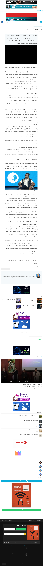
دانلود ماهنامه (20, 528)
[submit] (25, 534)
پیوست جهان (25, 560)
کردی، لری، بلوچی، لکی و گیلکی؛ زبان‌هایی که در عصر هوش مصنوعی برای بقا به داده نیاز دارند (26, 429)
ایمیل (41, 335)
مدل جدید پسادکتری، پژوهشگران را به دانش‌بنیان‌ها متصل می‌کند (8, 307)
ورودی (26, 553)
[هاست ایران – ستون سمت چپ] (21, 290)
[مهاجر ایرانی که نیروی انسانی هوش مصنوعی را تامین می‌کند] (39, 308)
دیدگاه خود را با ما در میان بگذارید (23, 332)
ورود (7, 10)
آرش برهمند (5, 22)
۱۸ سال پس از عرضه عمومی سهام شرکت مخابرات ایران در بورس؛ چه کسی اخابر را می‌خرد (26, 425)
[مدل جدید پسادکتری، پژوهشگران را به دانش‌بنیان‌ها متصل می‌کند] (18, 309)
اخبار (26, 547)
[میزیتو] (21, 443)
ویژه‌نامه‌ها (13, 553)
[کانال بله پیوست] (21, 6)
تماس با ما (13, 554)
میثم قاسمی (37, 473)
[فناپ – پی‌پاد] (21, 324)
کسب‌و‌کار (38, 22)
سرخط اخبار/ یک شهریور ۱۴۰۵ (38, 390)
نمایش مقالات (9, 528)
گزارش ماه (26, 554)
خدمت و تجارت (25, 556)
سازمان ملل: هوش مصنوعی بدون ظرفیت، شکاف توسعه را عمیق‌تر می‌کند (28, 434)
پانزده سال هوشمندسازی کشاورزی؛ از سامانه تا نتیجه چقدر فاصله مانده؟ (28, 415)
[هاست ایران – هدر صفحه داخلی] (21, 19)
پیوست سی (13, 548)
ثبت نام (3, 10)
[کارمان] (21, 453)
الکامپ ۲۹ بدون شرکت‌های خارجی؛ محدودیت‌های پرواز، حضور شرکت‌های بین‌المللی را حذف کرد (8, 300)
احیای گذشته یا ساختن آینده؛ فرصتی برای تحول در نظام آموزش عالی (33, 386)
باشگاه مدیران (25, 555)
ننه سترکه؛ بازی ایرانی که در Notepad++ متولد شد (29, 300)
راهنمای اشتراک (12, 555)
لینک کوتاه (3, 268)
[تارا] (21, 315)
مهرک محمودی (37, 461)
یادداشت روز (26, 548)
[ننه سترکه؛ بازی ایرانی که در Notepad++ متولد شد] (39, 302)
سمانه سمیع (37, 469)
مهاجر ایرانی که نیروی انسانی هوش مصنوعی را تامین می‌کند (29, 306)
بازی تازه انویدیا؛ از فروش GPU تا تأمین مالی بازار (35, 388)
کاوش (26, 549)
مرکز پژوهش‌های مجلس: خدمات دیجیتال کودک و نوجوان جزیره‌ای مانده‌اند (32, 384)
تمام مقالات (33, 281)
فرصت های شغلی (12, 556)
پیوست (34, 563)
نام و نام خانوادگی (40, 332)
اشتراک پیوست (21, 509)
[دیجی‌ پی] (21, 2)
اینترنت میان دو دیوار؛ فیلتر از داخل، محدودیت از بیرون (31, 420)
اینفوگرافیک (13, 549)
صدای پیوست (12, 547)
